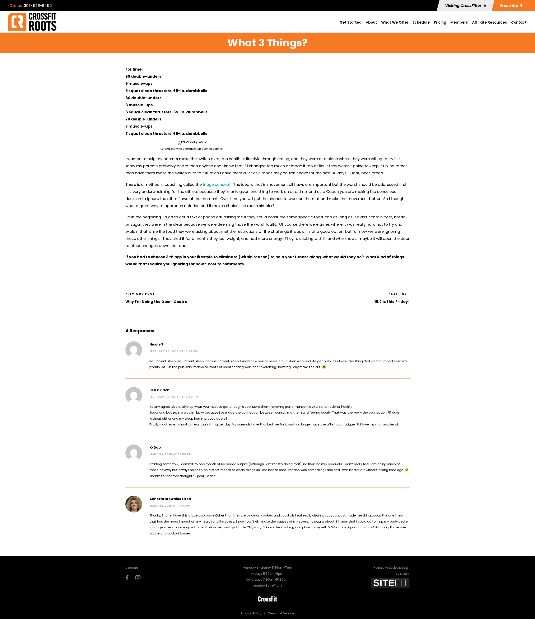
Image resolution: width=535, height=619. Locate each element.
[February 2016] (192, 142)
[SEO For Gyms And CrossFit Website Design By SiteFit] (390, 582)
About (371, 22)
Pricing (440, 22)
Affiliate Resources (489, 22)
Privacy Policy (251, 613)
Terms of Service (281, 613)
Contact (519, 22)
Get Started (351, 22)
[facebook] (127, 577)
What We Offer (394, 22)
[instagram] (137, 577)
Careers (131, 567)
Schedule (421, 22)
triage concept (217, 184)
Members (459, 22)
